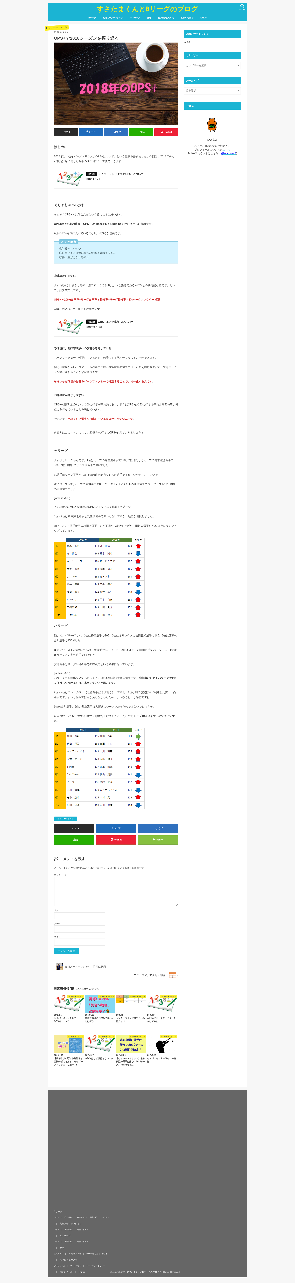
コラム (57, 1217)
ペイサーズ (135, 18)
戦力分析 (68, 1217)
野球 (149, 18)
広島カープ (58, 1254)
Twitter (203, 18)
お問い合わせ (187, 18)
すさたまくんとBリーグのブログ (147, 9)
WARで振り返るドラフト (97, 1254)
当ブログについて (166, 18)
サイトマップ (75, 1266)
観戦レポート (82, 1229)
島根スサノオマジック (113, 18)
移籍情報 (81, 1217)
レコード (105, 1217)
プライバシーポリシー (95, 1266)
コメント (60, 875)
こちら (226, 149)
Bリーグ (92, 18)
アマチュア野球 (74, 1254)
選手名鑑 (93, 1217)
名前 (56, 910)
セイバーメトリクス (67, 818)
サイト (57, 936)
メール (57, 923)
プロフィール (59, 1266)
